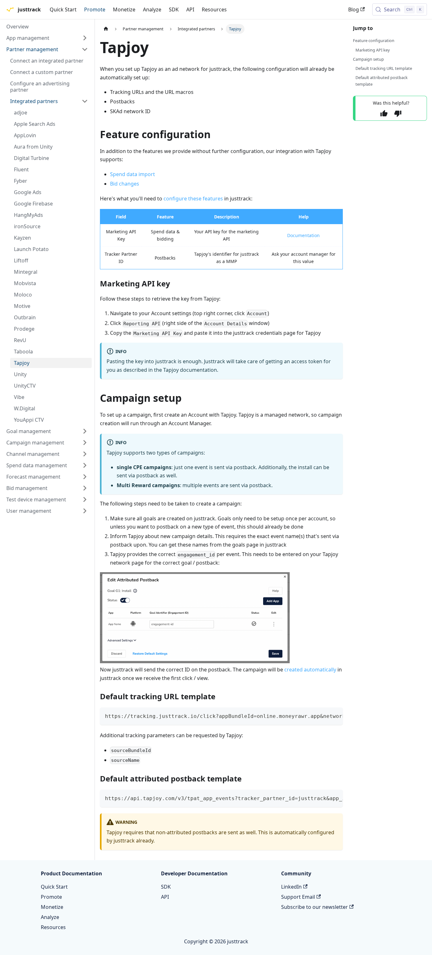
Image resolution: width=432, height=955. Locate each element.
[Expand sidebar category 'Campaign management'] (85, 443)
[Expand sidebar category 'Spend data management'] (85, 465)
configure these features (193, 198)
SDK (174, 9)
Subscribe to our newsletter (314, 906)
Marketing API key (372, 50)
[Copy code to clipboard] (335, 715)
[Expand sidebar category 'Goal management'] (85, 431)
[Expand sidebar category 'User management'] (85, 511)
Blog (353, 9)
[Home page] (106, 29)
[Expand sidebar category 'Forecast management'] (85, 477)
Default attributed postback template (381, 81)
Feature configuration (373, 40)
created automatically (310, 669)
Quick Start (63, 9)
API (190, 9)
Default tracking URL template (383, 68)
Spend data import (132, 174)
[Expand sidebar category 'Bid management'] (85, 488)
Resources (214, 9)
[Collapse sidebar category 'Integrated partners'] (85, 101)
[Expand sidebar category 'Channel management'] (85, 454)
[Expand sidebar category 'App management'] (85, 38)
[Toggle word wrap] (323, 715)
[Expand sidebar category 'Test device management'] (85, 499)
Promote (94, 9)
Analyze (152, 9)
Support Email (298, 896)
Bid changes (124, 183)
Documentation (303, 235)
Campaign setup (368, 59)
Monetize (124, 9)
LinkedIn (291, 886)
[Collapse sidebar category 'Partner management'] (85, 49)
